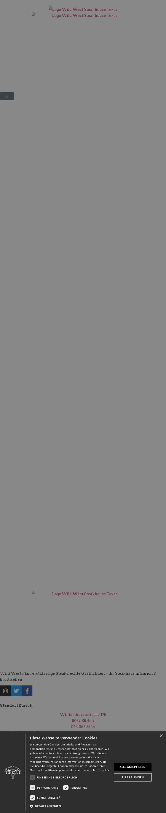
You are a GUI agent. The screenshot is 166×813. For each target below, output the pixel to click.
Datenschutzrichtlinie (96, 770)
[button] (70, 806)
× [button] (161, 736)
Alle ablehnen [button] (132, 777)
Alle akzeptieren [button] (132, 767)
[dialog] (83, 772)
